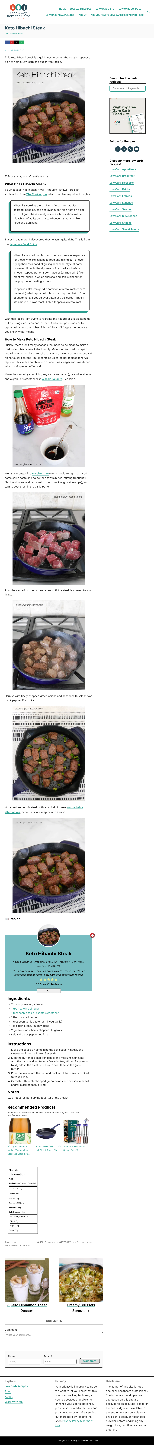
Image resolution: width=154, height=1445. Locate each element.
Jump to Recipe (15, 50)
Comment (11, 1329)
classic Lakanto (52, 379)
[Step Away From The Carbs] (21, 12)
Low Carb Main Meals (14, 33)
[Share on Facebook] (7, 42)
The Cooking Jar (36, 194)
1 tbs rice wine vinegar (25, 1008)
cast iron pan (40, 473)
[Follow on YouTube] (136, 149)
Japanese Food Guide (23, 244)
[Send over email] (21, 42)
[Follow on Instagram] (124, 149)
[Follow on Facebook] (118, 149)
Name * (12, 1356)
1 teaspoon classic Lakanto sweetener (35, 1012)
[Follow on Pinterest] (130, 149)
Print (48, 991)
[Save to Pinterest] (12, 42)
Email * (48, 1356)
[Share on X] (16, 42)
